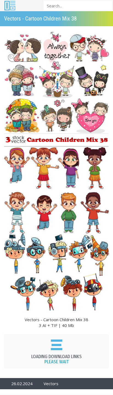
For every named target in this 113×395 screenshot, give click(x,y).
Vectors (51, 383)
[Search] (106, 5)
